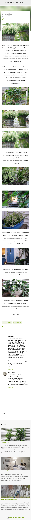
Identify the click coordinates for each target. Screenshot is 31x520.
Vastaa (10, 369)
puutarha (17, 322)
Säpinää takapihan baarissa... (9, 499)
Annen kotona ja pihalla (15, 2)
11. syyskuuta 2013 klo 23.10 (16, 374)
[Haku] (29, 3)
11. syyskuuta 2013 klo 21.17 (16, 338)
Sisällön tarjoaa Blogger (16, 517)
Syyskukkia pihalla (6, 442)
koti (4, 322)
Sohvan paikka (5, 471)
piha (9, 322)
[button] (3, 19)
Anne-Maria (11, 372)
